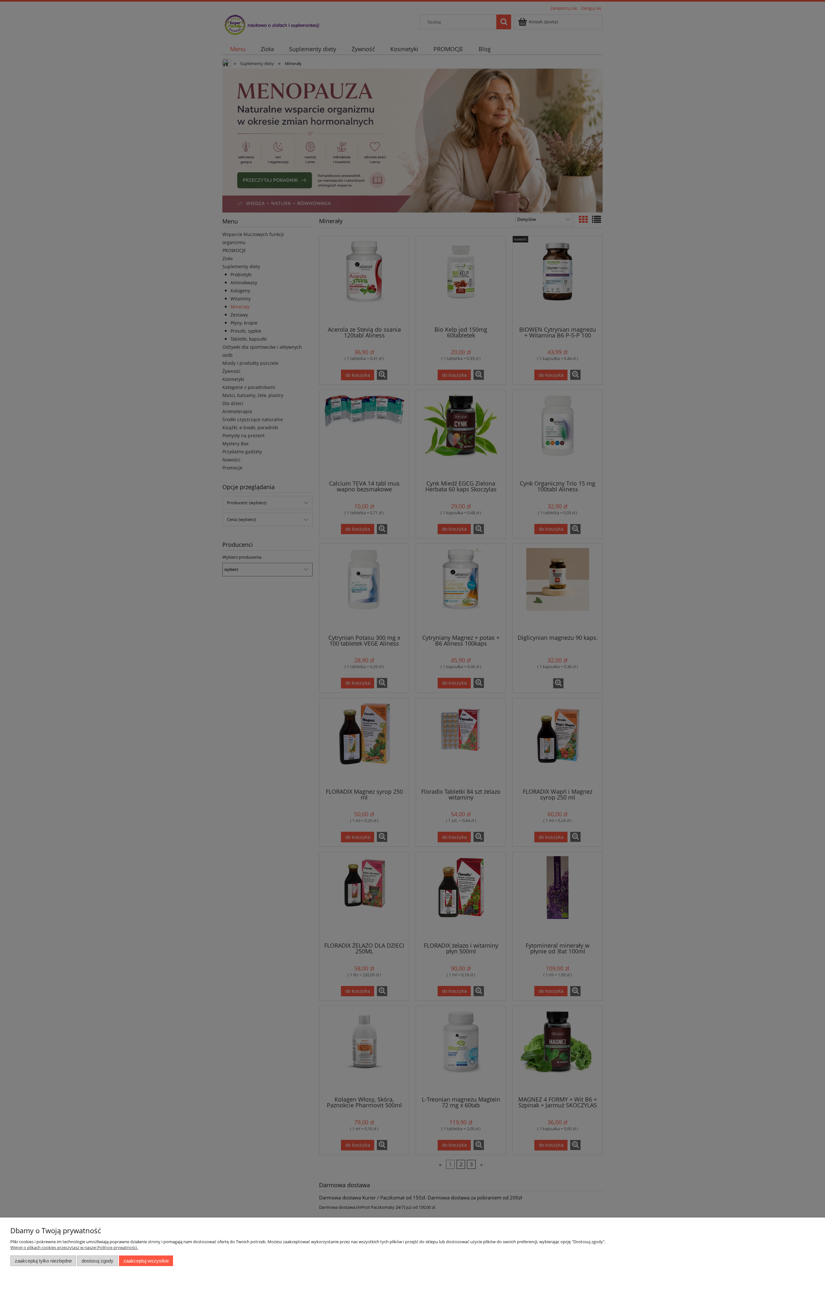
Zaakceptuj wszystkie (146, 1261)
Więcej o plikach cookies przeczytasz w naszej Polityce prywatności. (74, 1247)
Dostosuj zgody (97, 1261)
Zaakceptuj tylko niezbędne (43, 1261)
